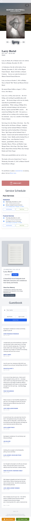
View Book (7, 274)
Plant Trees (22, 209)
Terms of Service (19, 515)
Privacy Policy (11, 515)
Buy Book (15, 274)
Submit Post (15, 320)
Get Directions (9, 209)
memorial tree (19, 171)
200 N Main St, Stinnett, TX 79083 (14, 222)
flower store (13, 173)
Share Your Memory (9, 295)
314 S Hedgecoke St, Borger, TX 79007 (15, 206)
